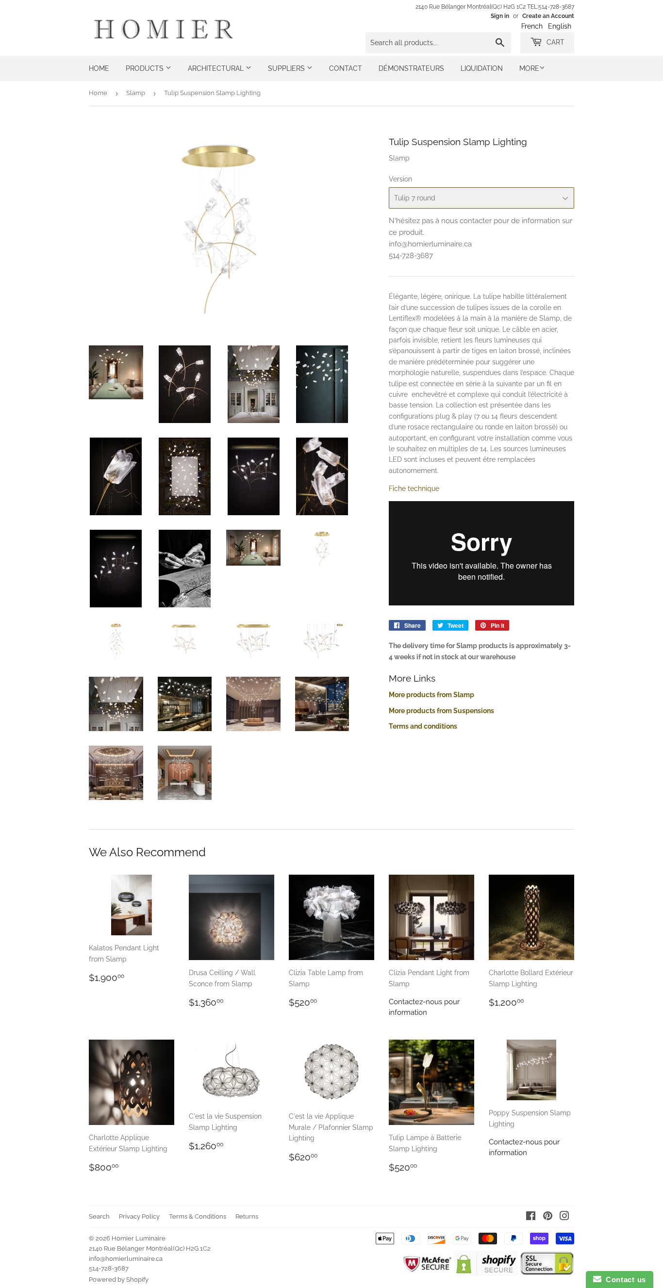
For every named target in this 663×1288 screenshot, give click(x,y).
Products (146, 68)
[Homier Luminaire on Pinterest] (548, 1217)
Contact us (623, 1279)
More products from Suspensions (441, 711)
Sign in (500, 16)
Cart (554, 42)
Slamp (135, 93)
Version (400, 179)
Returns (246, 1216)
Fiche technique (414, 488)
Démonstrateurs (411, 68)
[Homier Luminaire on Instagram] (564, 1217)
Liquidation (482, 68)
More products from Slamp (431, 695)
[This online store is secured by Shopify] (486, 1273)
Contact (345, 68)
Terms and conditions (423, 726)
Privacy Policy (139, 1216)
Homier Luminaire (139, 1238)
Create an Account (548, 16)
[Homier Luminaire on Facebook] (531, 1217)
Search (99, 1216)
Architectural (217, 68)
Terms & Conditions (197, 1216)
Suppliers (287, 68)
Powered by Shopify (119, 1279)
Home (99, 68)
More (529, 68)
